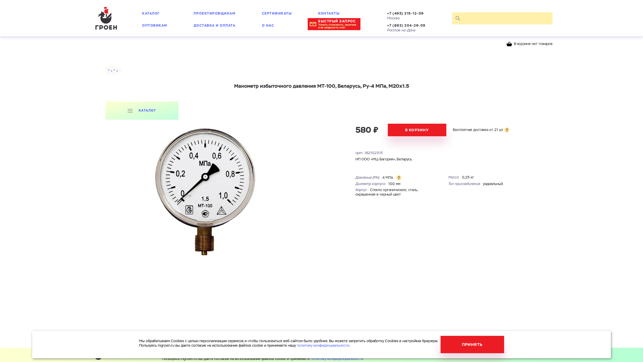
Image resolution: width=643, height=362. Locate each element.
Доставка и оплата (215, 25)
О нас (268, 25)
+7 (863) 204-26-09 (406, 25)
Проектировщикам (215, 13)
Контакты (329, 13)
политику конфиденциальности (337, 359)
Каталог (151, 13)
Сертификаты (277, 13)
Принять (472, 344)
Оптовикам (154, 25)
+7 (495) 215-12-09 (405, 13)
